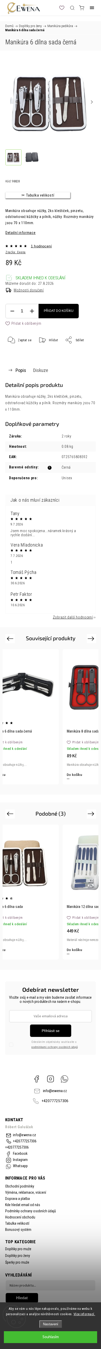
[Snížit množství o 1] (12, 311)
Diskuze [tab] (40, 370)
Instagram (50, 1079)
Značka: (15, 252)
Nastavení (50, 1324)
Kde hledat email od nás (22, 1205)
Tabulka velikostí (17, 1223)
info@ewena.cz (55, 1090)
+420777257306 (55, 1101)
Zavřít (84, 353)
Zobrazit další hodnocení (73, 617)
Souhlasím (50, 1337)
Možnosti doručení (29, 290)
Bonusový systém (18, 1230)
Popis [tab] (21, 370)
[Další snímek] (92, 101)
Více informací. (84, 1314)
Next (91, 638)
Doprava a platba (17, 1199)
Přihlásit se (51, 1031)
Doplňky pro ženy (17, 1256)
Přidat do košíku (59, 311)
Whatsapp (64, 1079)
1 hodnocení (41, 246)
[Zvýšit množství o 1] (31, 311)
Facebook (36, 1079)
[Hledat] (72, 8)
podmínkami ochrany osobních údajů (54, 1047)
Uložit (18, 356)
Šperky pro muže (17, 1262)
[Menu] (92, 8)
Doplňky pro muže (18, 1249)
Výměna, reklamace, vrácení (25, 1192)
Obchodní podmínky (19, 1186)
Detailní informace (20, 233)
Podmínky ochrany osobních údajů (30, 1211)
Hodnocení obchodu (20, 1217)
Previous (11, 638)
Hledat (22, 1298)
